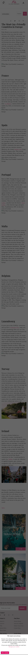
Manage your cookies (14, 646)
